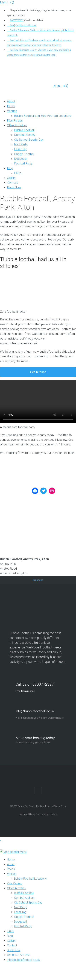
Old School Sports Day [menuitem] (28, 902)
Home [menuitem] (11, 859)
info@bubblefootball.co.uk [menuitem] (23, 959)
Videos (54, 814)
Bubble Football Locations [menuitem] (30, 878)
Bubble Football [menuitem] (24, 893)
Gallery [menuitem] (11, 940)
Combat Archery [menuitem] (24, 897)
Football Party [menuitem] (23, 926)
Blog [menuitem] (10, 936)
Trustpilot (38, 579)
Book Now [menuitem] (13, 950)
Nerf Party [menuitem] (20, 907)
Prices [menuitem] (11, 869)
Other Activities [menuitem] (16, 888)
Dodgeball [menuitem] (20, 921)
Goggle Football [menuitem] (24, 916)
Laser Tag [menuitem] (20, 912)
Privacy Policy (59, 806)
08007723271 (17, 20)
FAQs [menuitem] (10, 931)
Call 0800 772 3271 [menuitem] (19, 955)
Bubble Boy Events (26, 806)
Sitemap (45, 814)
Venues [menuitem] (11, 874)
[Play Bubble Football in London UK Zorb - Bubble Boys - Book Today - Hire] (27, 86)
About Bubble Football (29, 814)
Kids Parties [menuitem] (14, 883)
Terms (48, 806)
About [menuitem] (10, 864)
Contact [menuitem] (12, 945)
